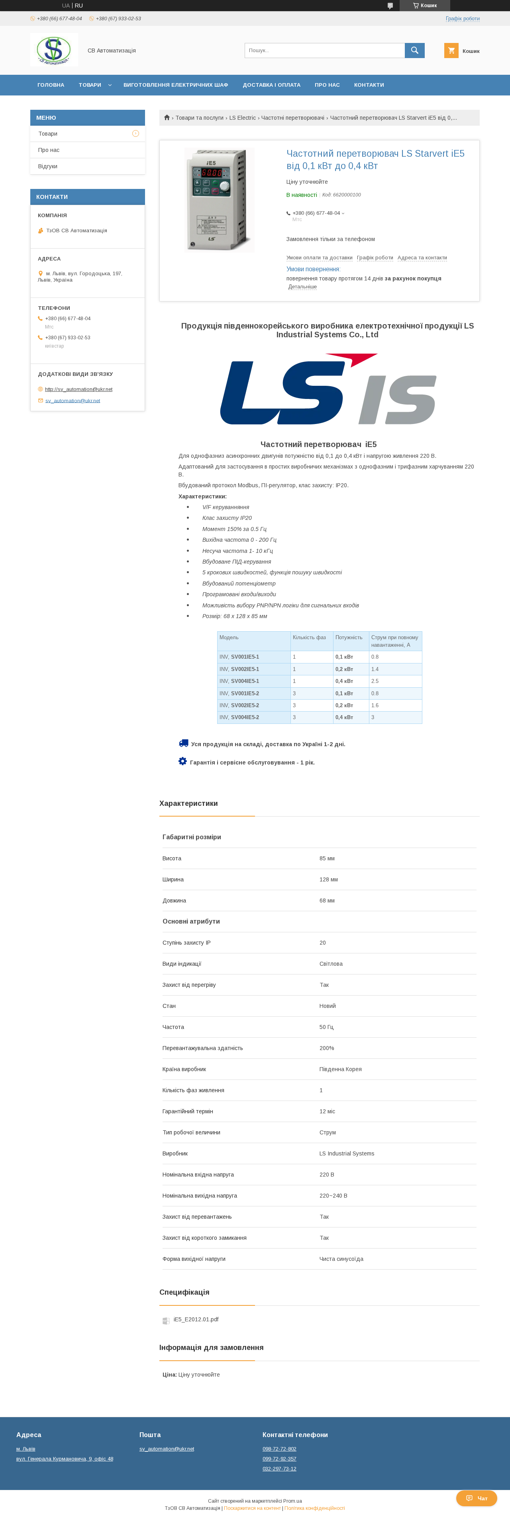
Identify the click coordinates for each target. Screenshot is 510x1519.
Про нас (327, 85)
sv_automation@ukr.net (72, 400)
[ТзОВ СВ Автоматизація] (54, 64)
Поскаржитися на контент (252, 1508)
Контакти (369, 85)
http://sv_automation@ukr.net (78, 389)
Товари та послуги (199, 118)
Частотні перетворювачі (292, 118)
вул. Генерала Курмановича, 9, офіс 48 (64, 1459)
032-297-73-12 (279, 1469)
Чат (483, 1498)
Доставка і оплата (271, 85)
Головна (50, 85)
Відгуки (47, 166)
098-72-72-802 (279, 1449)
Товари (89, 85)
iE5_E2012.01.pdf (196, 1319)
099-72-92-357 (279, 1459)
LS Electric (243, 118)
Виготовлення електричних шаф (176, 85)
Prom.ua (292, 1501)
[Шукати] (415, 50)
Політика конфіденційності (314, 1508)
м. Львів (25, 1449)
